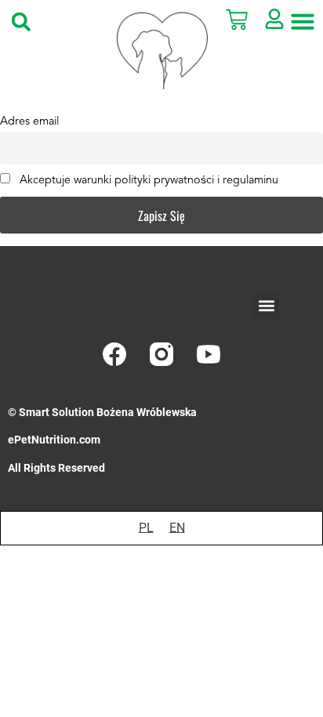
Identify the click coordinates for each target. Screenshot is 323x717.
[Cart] (242, 20)
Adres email (29, 122)
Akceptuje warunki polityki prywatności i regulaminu (147, 180)
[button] (21, 21)
